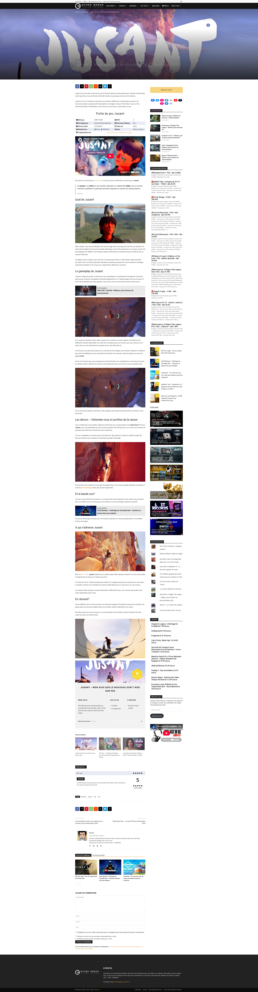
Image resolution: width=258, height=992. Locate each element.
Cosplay (122, 6)
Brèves (85, 1)
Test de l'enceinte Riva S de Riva (170, 610)
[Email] (100, 86)
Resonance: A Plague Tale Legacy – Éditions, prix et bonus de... (172, 127)
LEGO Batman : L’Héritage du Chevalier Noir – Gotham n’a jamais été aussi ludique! (109, 878)
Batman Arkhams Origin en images (171, 554)
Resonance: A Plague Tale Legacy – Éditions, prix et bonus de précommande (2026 (171, 597)
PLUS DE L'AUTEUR (99, 855)
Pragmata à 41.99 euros (161, 636)
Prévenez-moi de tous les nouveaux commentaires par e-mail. (96, 936)
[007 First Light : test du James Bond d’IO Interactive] (86, 867)
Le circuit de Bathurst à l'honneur (170, 589)
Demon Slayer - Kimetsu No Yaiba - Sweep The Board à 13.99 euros (165, 678)
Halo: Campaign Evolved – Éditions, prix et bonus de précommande (170, 147)
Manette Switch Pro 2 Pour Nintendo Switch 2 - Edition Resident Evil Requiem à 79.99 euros (166, 658)
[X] (82, 86)
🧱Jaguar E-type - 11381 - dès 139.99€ (163, 292)
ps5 (95, 796)
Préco (166, 6)
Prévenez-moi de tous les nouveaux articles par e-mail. (94, 939)
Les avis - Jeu (84, 12)
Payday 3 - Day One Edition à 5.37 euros (164, 671)
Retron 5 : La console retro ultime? (171, 605)
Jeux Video (110, 6)
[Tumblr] (98, 846)
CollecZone (78, 1)
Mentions (115, 977)
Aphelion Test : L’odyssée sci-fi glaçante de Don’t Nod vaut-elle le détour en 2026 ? (171, 386)
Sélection (175, 6)
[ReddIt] (96, 86)
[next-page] (79, 884)
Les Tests (144, 6)
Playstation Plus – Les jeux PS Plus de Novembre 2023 (129, 822)
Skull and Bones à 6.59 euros (163, 666)
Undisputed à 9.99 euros (161, 631)
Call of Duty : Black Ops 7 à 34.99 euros (164, 641)
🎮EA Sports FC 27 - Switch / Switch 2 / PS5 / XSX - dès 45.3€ (166, 303)
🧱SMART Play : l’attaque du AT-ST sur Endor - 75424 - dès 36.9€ (165, 183)
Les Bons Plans (156, 110)
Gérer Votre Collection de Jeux (111, 1)
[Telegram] (105, 86)
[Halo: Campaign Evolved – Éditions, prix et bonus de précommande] (155, 147)
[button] (181, 1)
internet (98, 180)
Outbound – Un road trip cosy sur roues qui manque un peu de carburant (133, 878)
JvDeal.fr (154, 619)
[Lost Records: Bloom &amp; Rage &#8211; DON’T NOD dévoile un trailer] (134, 744)
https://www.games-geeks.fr (96, 835)
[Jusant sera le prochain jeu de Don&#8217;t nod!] (86, 744)
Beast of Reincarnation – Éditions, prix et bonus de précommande (170, 157)
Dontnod (83, 796)
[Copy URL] (110, 86)
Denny (79, 74)
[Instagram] (94, 846)
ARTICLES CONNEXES (83, 855)
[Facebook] (77, 86)
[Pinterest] (86, 86)
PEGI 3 (83, 574)
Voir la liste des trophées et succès (119, 132)
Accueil (77, 12)
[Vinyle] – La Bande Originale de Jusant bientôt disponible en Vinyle (109, 755)
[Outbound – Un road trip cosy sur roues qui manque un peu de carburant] (134, 867)
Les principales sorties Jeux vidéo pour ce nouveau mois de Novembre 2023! (89, 822)
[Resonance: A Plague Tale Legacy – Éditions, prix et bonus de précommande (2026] (155, 128)
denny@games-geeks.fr (122, 982)
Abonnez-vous (157, 716)
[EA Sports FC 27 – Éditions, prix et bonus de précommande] (155, 138)
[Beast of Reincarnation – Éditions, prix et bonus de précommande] (155, 158)
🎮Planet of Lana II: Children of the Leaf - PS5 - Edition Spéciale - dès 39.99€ (165, 258)
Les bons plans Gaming (158, 168)
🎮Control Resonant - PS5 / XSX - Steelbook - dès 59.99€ (165, 214)
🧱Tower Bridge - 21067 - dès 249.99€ (163, 198)
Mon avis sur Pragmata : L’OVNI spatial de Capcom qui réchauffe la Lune (171, 398)
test (99, 796)
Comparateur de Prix (95, 1)
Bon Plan (155, 6)
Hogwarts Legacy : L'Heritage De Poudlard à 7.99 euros (164, 625)
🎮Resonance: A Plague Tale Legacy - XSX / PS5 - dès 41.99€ (166, 271)
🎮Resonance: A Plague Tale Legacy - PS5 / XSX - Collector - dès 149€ (166, 325)
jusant (90, 796)
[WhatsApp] (91, 86)
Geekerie (133, 6)
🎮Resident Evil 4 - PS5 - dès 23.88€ (166, 173)
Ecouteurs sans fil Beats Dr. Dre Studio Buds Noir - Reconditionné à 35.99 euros (165, 686)
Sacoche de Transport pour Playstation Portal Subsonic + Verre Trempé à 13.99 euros (166, 649)
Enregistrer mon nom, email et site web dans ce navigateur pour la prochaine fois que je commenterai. (110, 932)
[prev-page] (76, 884)
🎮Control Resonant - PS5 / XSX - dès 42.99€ (166, 235)
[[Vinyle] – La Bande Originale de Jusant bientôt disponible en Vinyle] (110, 744)
